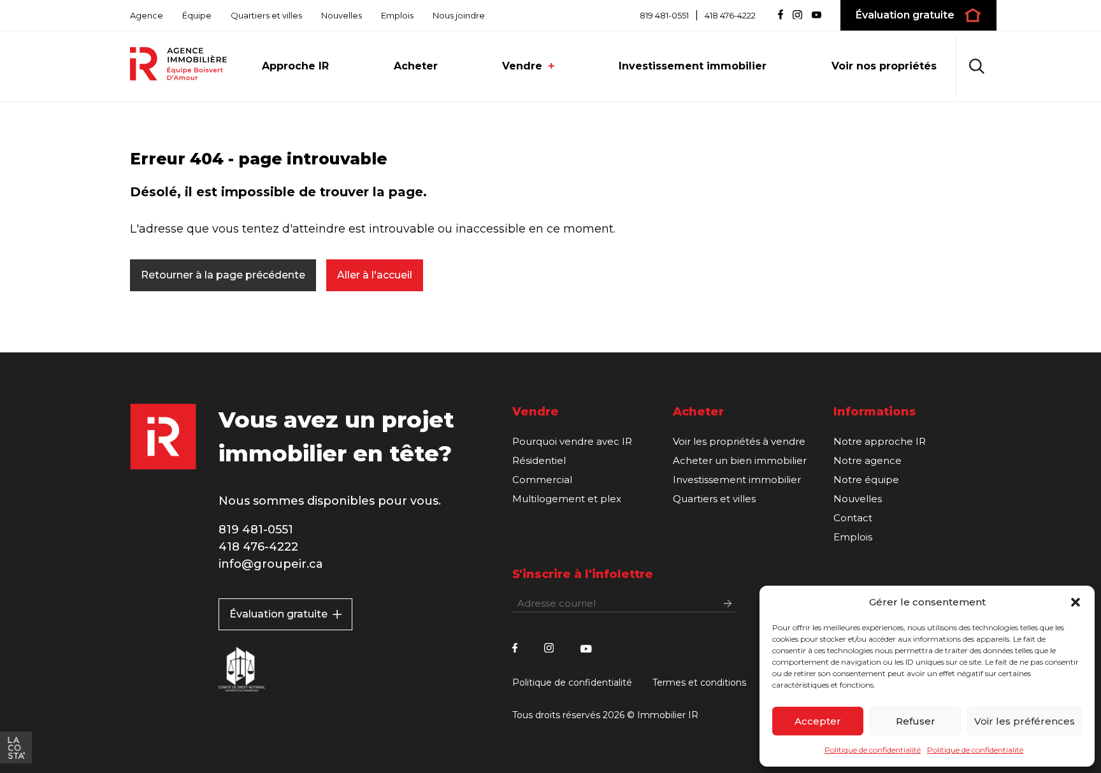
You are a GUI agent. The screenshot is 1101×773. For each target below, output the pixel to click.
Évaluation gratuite (278, 614)
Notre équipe (866, 479)
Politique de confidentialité (872, 750)
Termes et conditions (699, 682)
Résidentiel (539, 460)
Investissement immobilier (692, 66)
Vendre (522, 66)
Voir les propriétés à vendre (739, 441)
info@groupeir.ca (271, 564)
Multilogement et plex (566, 499)
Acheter (416, 66)
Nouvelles (341, 15)
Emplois (397, 15)
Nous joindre (459, 15)
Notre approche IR (879, 441)
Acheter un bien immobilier (740, 460)
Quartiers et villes (266, 15)
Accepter (818, 721)
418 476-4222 (730, 15)
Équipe (197, 15)
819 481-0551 (664, 15)
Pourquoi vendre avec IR (572, 441)
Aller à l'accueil (374, 275)
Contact (852, 518)
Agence (146, 15)
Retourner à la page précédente (223, 275)
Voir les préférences (1024, 721)
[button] (1075, 602)
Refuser (915, 721)
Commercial (542, 479)
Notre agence (867, 460)
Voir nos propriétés (884, 66)
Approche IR (295, 66)
